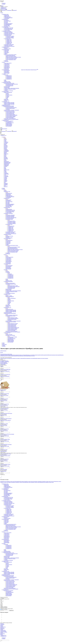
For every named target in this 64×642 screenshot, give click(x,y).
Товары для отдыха (9, 334)
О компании (2, 624)
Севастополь (6, 173)
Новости (1, 625)
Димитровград (6, 150)
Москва (5, 139)
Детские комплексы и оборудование (23, 355)
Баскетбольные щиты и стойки (13, 285)
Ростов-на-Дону (6, 169)
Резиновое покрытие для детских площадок (41, 358)
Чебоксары (6, 183)
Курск (5, 159)
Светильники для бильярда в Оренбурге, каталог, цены (42, 481)
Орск (5, 167)
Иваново (5, 152)
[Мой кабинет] (0, 132)
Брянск (5, 144)
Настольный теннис (9, 240)
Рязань (5, 170)
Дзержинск (6, 149)
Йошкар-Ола (6, 153)
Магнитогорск (6, 161)
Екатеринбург (6, 151)
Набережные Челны (7, 162)
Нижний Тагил (6, 163)
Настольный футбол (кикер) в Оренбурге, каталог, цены (24, 481)
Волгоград (5, 146)
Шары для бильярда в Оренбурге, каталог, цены (16, 482)
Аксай (5, 140)
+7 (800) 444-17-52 (3, 7)
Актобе (5, 141)
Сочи (5, 174)
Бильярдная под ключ (9, 309)
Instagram (3, 638)
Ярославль (5, 186)
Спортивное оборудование (10, 283)
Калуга (5, 155)
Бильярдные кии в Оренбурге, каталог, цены (7, 481)
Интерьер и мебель (9, 295)
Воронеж (5, 148)
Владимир (5, 145)
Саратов (5, 172)
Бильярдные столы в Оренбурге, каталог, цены (31, 482)
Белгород (5, 143)
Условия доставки (3, 631)
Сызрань (5, 177)
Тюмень (5, 179)
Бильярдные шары (9, 209)
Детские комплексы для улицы (13, 323)
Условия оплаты (3, 630)
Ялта (5, 185)
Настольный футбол (9, 265)
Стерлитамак (6, 176)
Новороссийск (6, 164)
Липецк (5, 160)
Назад (5, 137)
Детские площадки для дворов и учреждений (17, 358)
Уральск (5, 181)
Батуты (7, 256)
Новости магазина (4, 609)
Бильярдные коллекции (13, 355)
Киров (5, 156)
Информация (2, 628)
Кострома (5, 157)
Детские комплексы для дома (12, 317)
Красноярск (6, 158)
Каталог (5, 190)
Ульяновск (5, 180)
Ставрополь (6, 175)
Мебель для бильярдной (12, 298)
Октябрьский (6, 165)
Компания (2, 623)
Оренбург (5, 166)
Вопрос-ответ (2, 633)
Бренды (1, 634)
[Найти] (0, 641)
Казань (5, 154)
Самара (5, 171)
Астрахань (5, 142)
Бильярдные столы (9, 193)
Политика (2, 627)
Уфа (4, 182)
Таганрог (5, 178)
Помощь (1, 629)
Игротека (7, 271)
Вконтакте (4, 3)
